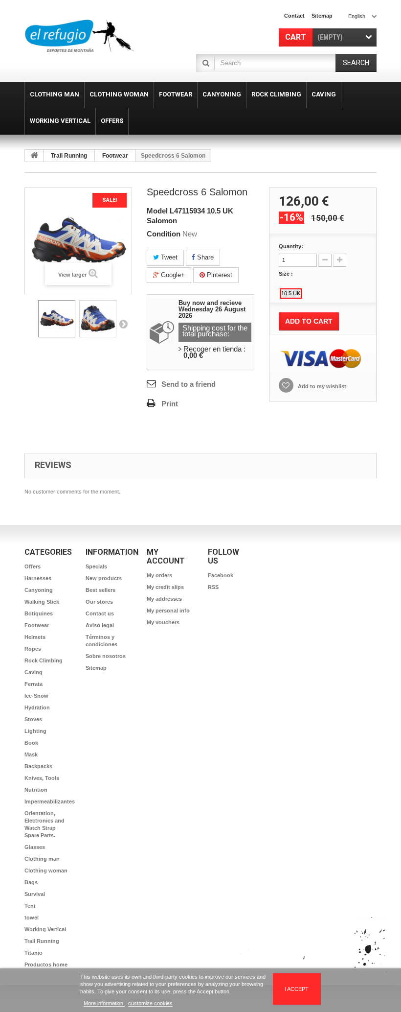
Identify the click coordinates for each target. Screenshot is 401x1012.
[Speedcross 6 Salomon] (56, 318)
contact (294, 16)
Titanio (33, 953)
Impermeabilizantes (49, 801)
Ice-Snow (36, 696)
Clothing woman (45, 870)
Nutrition (35, 790)
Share (204, 257)
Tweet (168, 257)
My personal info (168, 610)
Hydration (37, 707)
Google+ (172, 275)
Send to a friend (188, 384)
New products (104, 578)
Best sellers (100, 590)
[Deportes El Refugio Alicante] (79, 36)
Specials (96, 566)
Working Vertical (45, 929)
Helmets (34, 637)
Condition (163, 233)
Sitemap (96, 668)
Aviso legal (100, 625)
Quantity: (291, 246)
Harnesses (37, 578)
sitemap (322, 16)
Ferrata (33, 684)
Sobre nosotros (106, 656)
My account (166, 556)
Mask (31, 754)
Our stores (99, 602)
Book (31, 743)
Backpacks (38, 766)
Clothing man (42, 859)
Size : (286, 274)
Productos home (45, 964)
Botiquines (38, 613)
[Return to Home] (34, 156)
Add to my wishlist (321, 386)
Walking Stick (41, 602)
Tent (30, 906)
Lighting (35, 731)
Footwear (115, 155)
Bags (31, 882)
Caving (33, 672)
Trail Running (69, 155)
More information (104, 1003)
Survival (34, 894)
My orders (159, 575)
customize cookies (150, 1003)
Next (123, 324)
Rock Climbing (43, 660)
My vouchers (163, 622)
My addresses (164, 599)
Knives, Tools (41, 778)
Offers (32, 566)
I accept (297, 989)
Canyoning (38, 590)
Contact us (100, 613)
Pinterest (218, 275)
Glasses (34, 847)
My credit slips (165, 587)
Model (157, 210)
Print (169, 404)
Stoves (33, 719)
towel (31, 917)
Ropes (32, 649)
